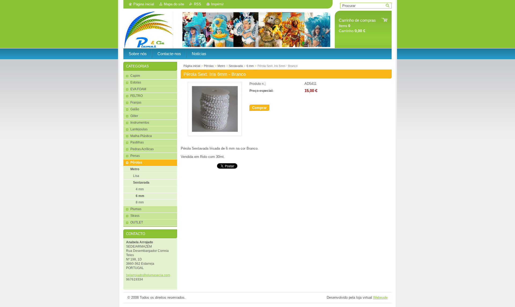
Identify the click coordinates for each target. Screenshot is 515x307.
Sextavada (236, 65)
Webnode (380, 297)
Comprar (259, 108)
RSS (197, 4)
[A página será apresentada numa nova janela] (215, 135)
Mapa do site (174, 4)
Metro (221, 65)
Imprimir (217, 4)
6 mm (250, 65)
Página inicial (143, 4)
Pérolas (209, 65)
